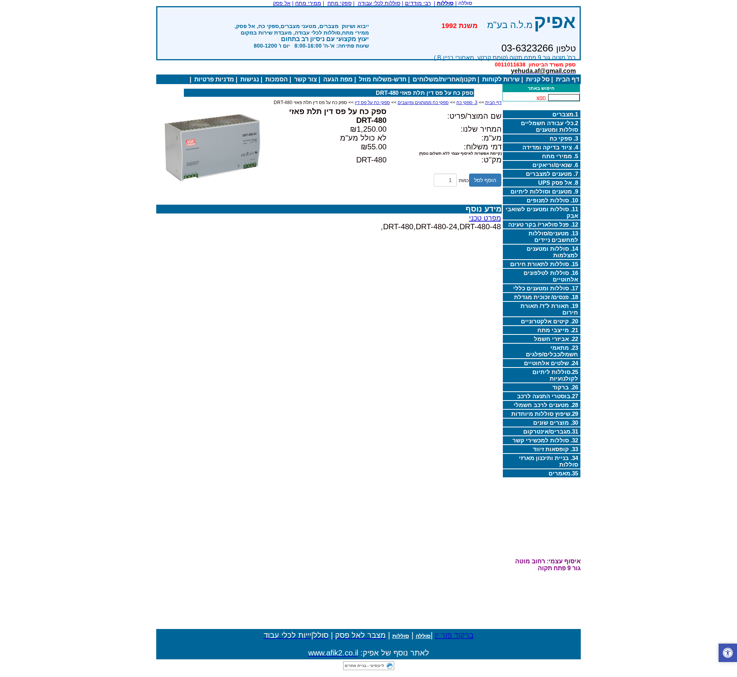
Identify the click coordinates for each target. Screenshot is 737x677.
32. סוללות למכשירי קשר (545, 440)
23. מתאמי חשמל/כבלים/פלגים (552, 351)
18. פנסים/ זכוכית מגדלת (546, 297)
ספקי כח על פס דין (372, 102)
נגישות (249, 79)
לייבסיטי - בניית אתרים (364, 666)
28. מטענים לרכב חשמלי (546, 405)
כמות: (463, 180)
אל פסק (282, 3)
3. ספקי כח (564, 138)
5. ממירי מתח (560, 156)
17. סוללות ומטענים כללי (545, 288)
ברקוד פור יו (454, 635)
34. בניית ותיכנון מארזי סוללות (548, 461)
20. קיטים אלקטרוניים (549, 321)
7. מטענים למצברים (552, 173)
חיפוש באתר (541, 88)
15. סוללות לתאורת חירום (544, 264)
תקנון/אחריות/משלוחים (444, 79)
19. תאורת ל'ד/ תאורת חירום (549, 309)
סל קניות (538, 79)
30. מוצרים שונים (555, 422)
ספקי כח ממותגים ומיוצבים (423, 102)
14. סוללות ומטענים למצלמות (552, 251)
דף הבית (567, 79)
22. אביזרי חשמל (556, 339)
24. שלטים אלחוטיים (551, 363)
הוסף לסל (485, 180)
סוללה (423, 636)
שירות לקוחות (501, 79)
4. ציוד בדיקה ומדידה (550, 147)
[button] (728, 653)
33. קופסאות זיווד (555, 449)
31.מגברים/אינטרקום (550, 431)
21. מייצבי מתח (557, 330)
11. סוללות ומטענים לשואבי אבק (542, 212)
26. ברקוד (565, 387)
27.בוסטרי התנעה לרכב (547, 396)
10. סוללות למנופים (552, 200)
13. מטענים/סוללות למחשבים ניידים (553, 236)
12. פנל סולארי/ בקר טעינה (543, 224)
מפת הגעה (338, 79)
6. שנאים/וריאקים (555, 165)
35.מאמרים (563, 473)
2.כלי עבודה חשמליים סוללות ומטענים (549, 126)
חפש (541, 97)
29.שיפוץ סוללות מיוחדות (544, 414)
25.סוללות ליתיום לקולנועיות (555, 375)
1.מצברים (565, 114)
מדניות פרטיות (214, 79)
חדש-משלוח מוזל (383, 79)
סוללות (400, 636)
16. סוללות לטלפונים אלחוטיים (551, 276)
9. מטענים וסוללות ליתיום (544, 191)
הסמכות (276, 79)
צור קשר (305, 79)
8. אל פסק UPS (558, 182)
